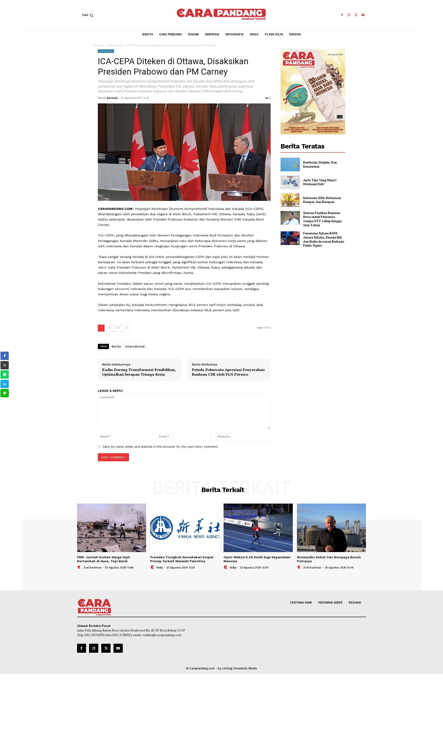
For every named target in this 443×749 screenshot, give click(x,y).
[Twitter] (356, 15)
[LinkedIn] (4, 384)
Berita (116, 346)
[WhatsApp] (4, 374)
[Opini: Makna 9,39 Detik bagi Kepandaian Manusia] (258, 528)
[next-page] (126, 328)
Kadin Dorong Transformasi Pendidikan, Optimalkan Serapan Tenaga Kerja (139, 372)
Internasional (115, 45)
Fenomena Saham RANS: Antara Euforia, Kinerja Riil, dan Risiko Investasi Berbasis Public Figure (323, 239)
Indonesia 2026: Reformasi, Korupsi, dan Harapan (322, 200)
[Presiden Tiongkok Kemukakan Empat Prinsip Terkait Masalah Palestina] (184, 528)
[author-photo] (79, 567)
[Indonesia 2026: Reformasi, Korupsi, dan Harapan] (290, 200)
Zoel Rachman (92, 567)
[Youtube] (363, 15)
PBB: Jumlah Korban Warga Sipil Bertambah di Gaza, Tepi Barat (103, 559)
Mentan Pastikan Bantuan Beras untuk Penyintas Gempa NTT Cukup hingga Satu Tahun (322, 219)
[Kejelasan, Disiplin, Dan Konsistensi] (290, 164)
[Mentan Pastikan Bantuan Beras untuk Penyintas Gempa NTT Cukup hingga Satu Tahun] (290, 218)
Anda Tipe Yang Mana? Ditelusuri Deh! (320, 182)
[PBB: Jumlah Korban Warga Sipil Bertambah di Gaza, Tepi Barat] (111, 528)
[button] (88, 15)
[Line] (4, 393)
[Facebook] (342, 15)
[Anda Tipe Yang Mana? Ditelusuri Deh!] (290, 182)
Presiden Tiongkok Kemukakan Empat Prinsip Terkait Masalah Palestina (181, 559)
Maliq (159, 567)
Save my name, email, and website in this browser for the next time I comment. (161, 446)
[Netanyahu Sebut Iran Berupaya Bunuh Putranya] (331, 528)
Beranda (98, 45)
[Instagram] (349, 15)
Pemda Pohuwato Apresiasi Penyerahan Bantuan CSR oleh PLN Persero (228, 372)
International (135, 346)
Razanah (112, 98)
